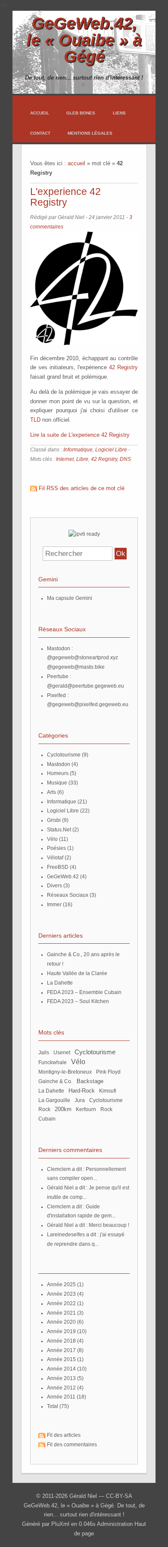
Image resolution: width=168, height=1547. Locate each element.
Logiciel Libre (111, 449)
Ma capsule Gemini (69, 598)
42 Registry (123, 367)
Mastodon (58, 764)
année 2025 (61, 1284)
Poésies (56, 848)
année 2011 (61, 1396)
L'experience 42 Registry (65, 197)
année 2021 (61, 1312)
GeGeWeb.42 (63, 876)
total (53, 1406)
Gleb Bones (80, 113)
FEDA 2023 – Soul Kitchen (78, 1001)
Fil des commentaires (72, 1444)
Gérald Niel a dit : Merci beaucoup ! (88, 1225)
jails (43, 1052)
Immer (54, 904)
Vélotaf (55, 857)
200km (63, 1109)
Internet (65, 459)
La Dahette (60, 982)
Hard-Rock (81, 1091)
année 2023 (61, 1294)
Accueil (39, 113)
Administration (115, 1524)
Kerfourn (86, 1109)
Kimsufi (107, 1090)
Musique (57, 782)
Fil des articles (64, 1435)
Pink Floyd (108, 1072)
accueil (76, 163)
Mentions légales (90, 133)
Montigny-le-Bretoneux (65, 1072)
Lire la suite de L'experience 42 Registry (80, 435)
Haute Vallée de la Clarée (77, 973)
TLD (35, 420)
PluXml (60, 1524)
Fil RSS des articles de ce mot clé (81, 488)
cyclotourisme (106, 1100)
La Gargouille (54, 1100)
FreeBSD (57, 867)
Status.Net (59, 829)
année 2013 (61, 1378)
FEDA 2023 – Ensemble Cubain (84, 992)
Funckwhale (52, 1062)
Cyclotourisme (64, 754)
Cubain (47, 1118)
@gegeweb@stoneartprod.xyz (82, 657)
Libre (82, 459)
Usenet (61, 1052)
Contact (40, 133)
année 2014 (61, 1368)
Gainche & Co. (55, 1081)
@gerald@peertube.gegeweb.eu (85, 686)
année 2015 (61, 1359)
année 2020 (61, 1322)
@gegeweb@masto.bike (76, 667)
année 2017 (61, 1350)
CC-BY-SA (119, 1496)
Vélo (52, 839)
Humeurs (57, 773)
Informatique (78, 449)
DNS (125, 459)
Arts (51, 792)
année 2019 (61, 1331)
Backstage (90, 1081)
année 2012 (61, 1387)
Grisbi (54, 820)
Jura (80, 1100)
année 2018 (61, 1340)
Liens (119, 113)
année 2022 (61, 1303)
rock (44, 1109)
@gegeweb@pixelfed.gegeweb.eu (87, 704)
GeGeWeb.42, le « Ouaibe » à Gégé (84, 39)
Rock (106, 1109)
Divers (54, 885)
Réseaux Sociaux (67, 895)
